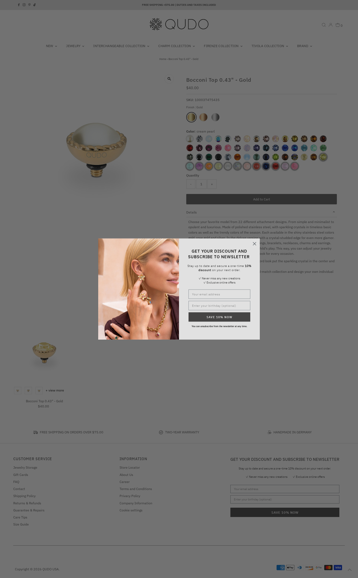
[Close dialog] (254, 243)
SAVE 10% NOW (219, 317)
